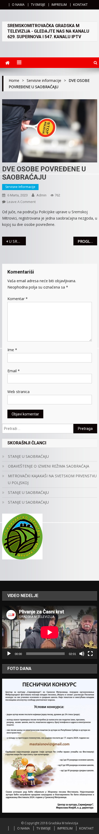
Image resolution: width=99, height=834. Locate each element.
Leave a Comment (21, 201)
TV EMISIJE (38, 4)
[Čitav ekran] (90, 653)
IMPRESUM (59, 4)
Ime (12, 349)
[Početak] (9, 653)
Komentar (17, 298)
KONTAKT (80, 4)
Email (13, 370)
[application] (49, 632)
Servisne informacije (20, 187)
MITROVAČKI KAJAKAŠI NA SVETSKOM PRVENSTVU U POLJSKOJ (52, 479)
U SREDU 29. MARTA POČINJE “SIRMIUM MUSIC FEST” (17, 241)
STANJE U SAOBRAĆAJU (28, 456)
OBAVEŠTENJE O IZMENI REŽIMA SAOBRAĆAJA (48, 466)
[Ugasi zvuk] (81, 653)
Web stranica (18, 391)
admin (41, 195)
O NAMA (18, 4)
